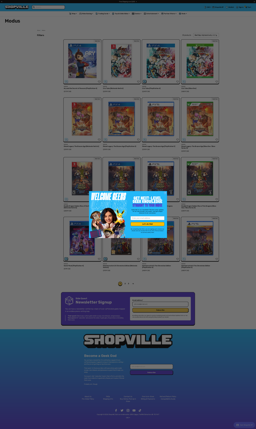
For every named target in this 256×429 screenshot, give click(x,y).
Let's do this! (147, 224)
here (152, 232)
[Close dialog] (165, 193)
